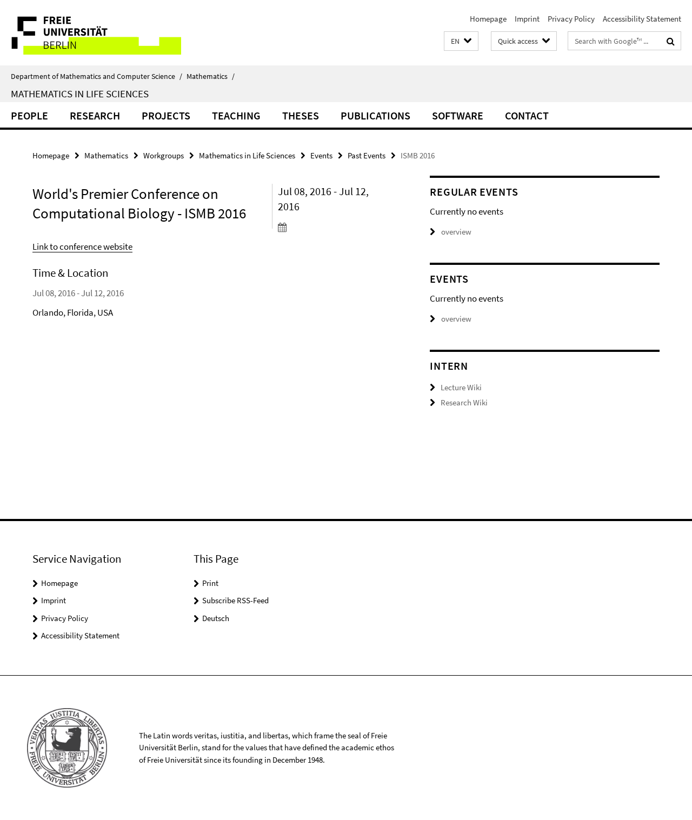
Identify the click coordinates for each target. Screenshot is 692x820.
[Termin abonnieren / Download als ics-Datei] (334, 227)
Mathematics (211, 76)
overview (456, 231)
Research (95, 115)
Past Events (366, 155)
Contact (527, 115)
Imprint (527, 19)
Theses (300, 115)
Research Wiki (464, 402)
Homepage (488, 19)
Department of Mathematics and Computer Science (96, 76)
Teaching (236, 115)
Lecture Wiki (461, 387)
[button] (461, 41)
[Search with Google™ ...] (671, 41)
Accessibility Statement (642, 19)
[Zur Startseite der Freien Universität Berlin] (90, 33)
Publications (375, 115)
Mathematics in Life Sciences (80, 93)
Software (457, 115)
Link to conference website (82, 246)
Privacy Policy (571, 19)
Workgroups (163, 155)
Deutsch (215, 618)
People (29, 115)
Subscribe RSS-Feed (235, 600)
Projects (166, 115)
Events (321, 155)
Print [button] (210, 583)
